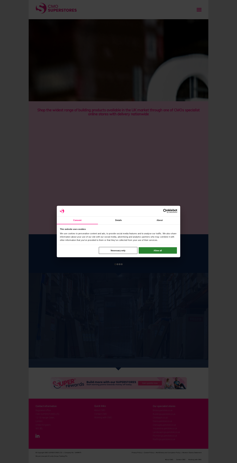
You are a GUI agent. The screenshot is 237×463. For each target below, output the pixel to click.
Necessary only (118, 250)
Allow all (158, 250)
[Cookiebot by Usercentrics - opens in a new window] (165, 211)
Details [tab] (118, 220)
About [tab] (160, 220)
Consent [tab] (77, 220)
